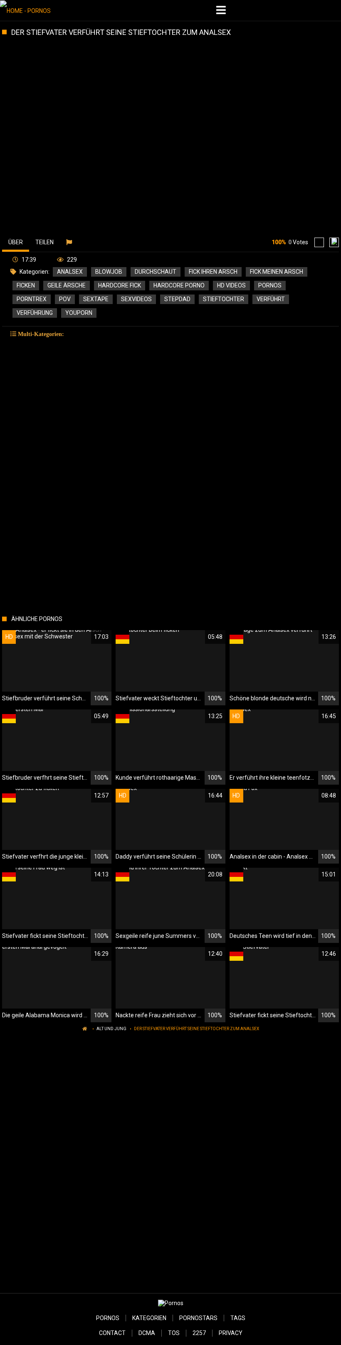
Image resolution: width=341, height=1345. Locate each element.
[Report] (70, 242)
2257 (199, 1333)
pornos (270, 285)
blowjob (108, 271)
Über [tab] (15, 242)
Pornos (107, 1318)
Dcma (146, 1333)
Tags (237, 1318)
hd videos (231, 285)
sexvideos (136, 299)
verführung (35, 312)
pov (65, 299)
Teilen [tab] (44, 242)
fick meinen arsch (276, 271)
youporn (78, 312)
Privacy (230, 1333)
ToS (174, 1333)
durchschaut (155, 271)
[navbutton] (222, 10)
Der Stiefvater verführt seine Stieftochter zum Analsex (196, 1028)
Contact (112, 1333)
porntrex (32, 299)
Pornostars (198, 1318)
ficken (26, 285)
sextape (96, 299)
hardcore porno (179, 285)
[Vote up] (319, 242)
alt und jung (111, 1028)
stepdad (177, 299)
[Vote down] (334, 242)
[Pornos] (42, 10)
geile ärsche (66, 285)
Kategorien (149, 1318)
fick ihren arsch (213, 271)
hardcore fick (119, 285)
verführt (271, 299)
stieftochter (223, 299)
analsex (70, 271)
